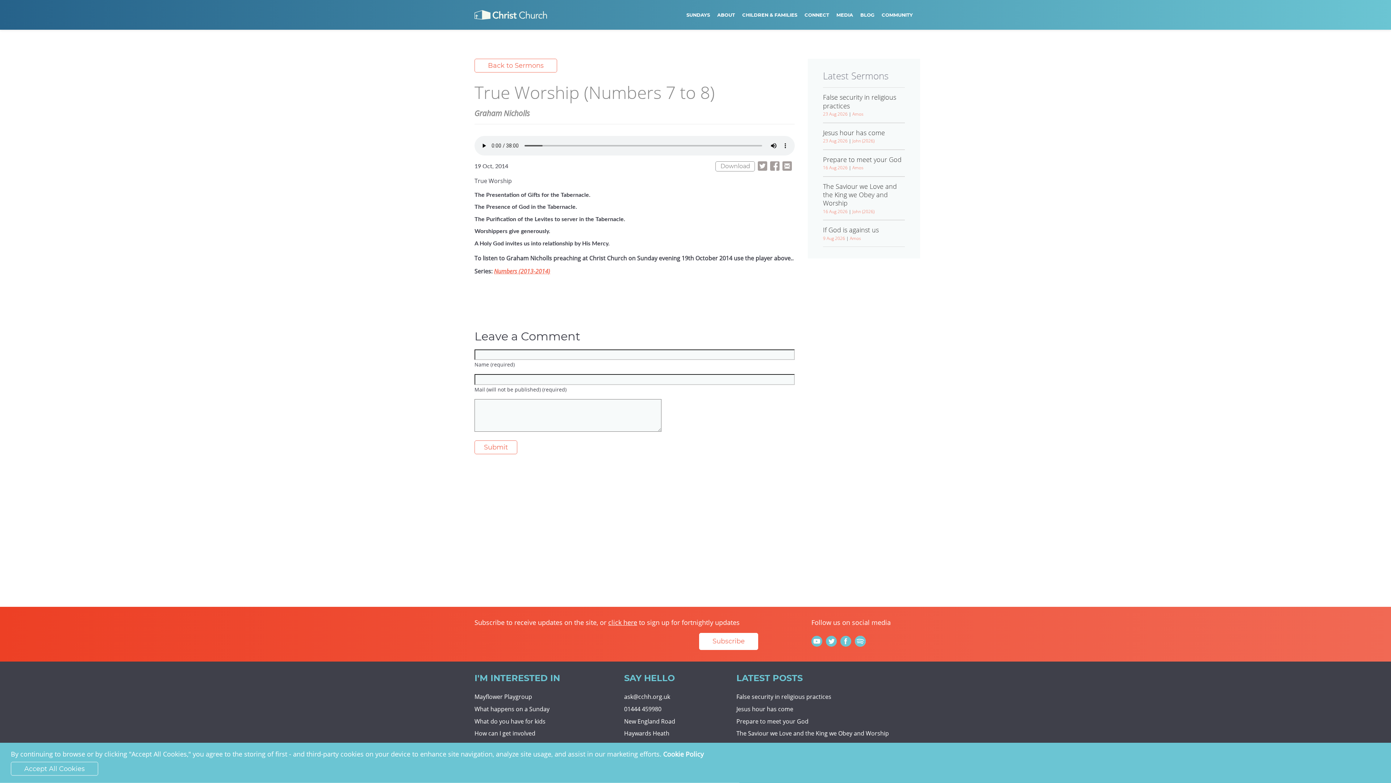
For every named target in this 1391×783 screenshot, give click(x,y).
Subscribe (729, 641)
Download (735, 166)
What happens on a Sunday (512, 709)
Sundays (698, 15)
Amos (858, 114)
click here (622, 622)
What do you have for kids (510, 721)
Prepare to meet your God (772, 721)
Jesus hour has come (764, 709)
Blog (867, 15)
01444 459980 (642, 709)
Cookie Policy (683, 754)
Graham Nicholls (502, 113)
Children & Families (769, 15)
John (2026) (863, 141)
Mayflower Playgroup (503, 697)
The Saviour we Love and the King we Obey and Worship (812, 733)
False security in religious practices (783, 697)
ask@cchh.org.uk (647, 697)
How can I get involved (505, 733)
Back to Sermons (516, 66)
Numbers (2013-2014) (522, 271)
